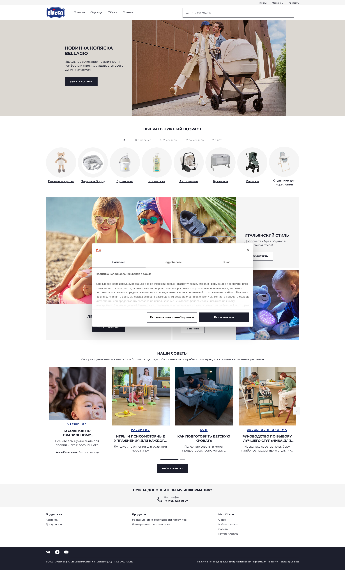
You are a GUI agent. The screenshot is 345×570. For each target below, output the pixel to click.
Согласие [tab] (118, 262)
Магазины (277, 2)
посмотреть (259, 256)
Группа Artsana (228, 533)
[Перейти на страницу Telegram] (57, 552)
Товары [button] (79, 12)
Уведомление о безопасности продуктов (159, 519)
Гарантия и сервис (278, 561)
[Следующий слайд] (296, 411)
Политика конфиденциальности (215, 561)
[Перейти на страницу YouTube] (66, 552)
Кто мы (262, 2)
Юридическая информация (251, 561)
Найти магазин (228, 524)
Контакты (294, 2)
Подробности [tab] (172, 262)
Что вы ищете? (201, 12)
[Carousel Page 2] (182, 459)
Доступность (54, 524)
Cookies (295, 561)
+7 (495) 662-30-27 (176, 500)
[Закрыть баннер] (248, 250)
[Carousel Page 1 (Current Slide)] (169, 459)
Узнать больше (81, 81)
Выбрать (193, 328)
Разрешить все (224, 317)
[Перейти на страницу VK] (48, 552)
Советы (223, 529)
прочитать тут (172, 468)
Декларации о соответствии (151, 524)
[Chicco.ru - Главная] (55, 12)
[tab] (125, 140)
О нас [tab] (226, 262)
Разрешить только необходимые (172, 317)
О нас (222, 519)
